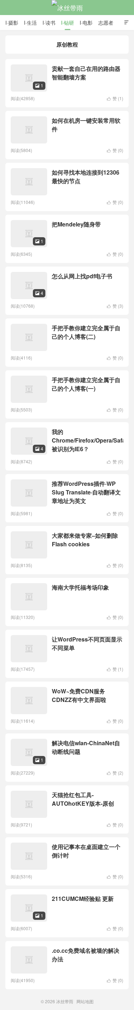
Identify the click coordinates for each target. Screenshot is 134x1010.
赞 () (115, 98)
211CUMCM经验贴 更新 (83, 898)
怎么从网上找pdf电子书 (82, 276)
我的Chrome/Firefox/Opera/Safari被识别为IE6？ (90, 440)
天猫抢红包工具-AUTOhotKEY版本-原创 (83, 799)
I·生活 (30, 22)
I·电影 (86, 22)
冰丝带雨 (67, 7)
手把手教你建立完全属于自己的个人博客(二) (86, 332)
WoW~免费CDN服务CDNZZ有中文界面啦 (79, 695)
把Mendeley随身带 (76, 224)
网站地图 (85, 1001)
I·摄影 (11, 22)
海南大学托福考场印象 (80, 587)
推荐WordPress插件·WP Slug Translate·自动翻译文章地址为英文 (86, 492)
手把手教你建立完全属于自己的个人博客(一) (86, 384)
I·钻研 (67, 22)
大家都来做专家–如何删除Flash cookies (85, 539)
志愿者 (105, 22)
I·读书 (49, 22)
